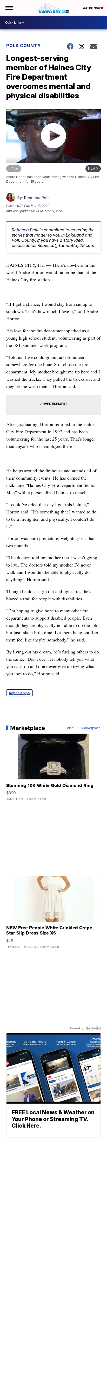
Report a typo (19, 693)
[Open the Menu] (9, 7)
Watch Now (92, 8)
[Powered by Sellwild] (93, 1028)
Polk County (23, 45)
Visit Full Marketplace (84, 728)
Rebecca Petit (37, 197)
